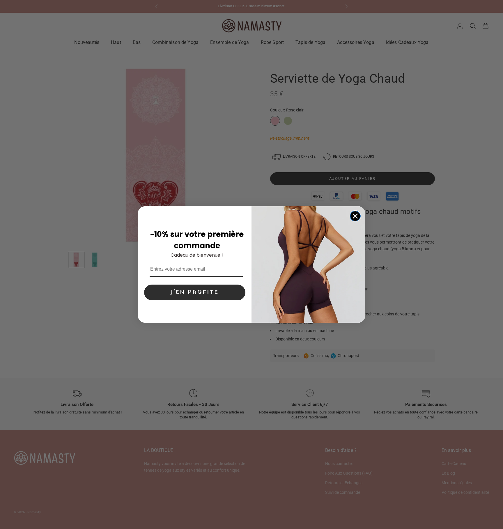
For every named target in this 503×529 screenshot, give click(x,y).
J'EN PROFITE (195, 292)
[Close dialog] (355, 216)
